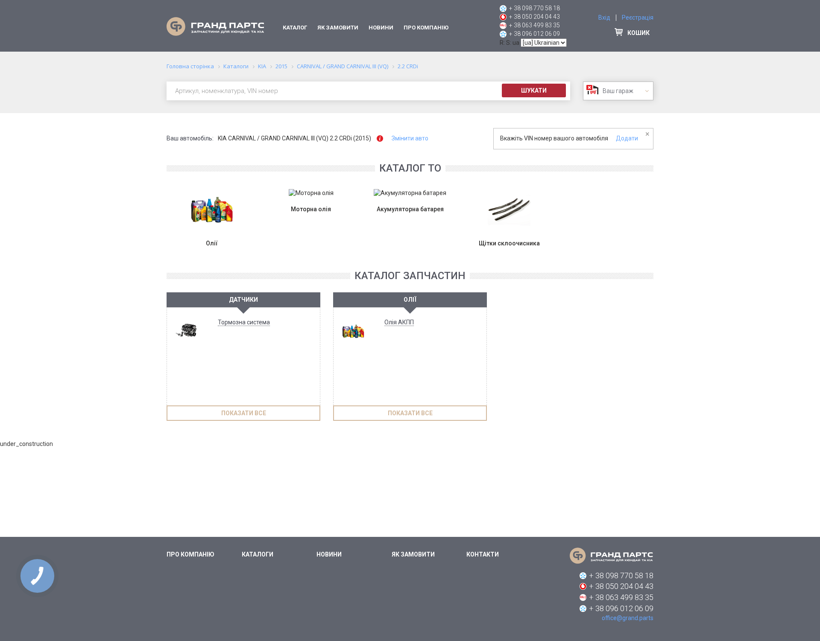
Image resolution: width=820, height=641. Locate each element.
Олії (410, 299)
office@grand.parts (627, 618)
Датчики (243, 299)
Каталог (295, 27)
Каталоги (257, 554)
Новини (381, 27)
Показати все (243, 413)
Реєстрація (637, 17)
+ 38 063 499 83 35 (534, 25)
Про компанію (426, 27)
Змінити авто (410, 138)
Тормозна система (244, 322)
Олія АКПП (399, 322)
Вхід (604, 17)
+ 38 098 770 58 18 (534, 8)
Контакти (482, 554)
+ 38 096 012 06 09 (534, 33)
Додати (627, 138)
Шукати (534, 90)
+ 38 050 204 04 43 (534, 16)
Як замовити (337, 27)
